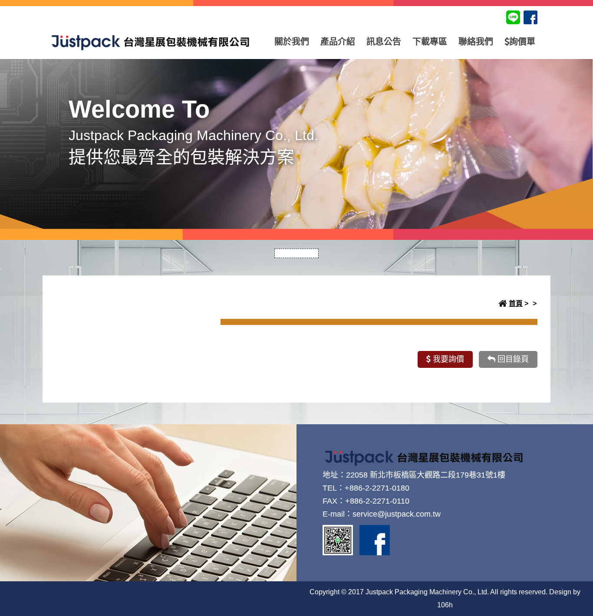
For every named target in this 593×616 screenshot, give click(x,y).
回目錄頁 (512, 359)
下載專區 (429, 41)
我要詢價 (447, 359)
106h (445, 605)
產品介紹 (337, 41)
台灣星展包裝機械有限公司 (150, 41)
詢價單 (522, 41)
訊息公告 (383, 41)
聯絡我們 (475, 41)
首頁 (516, 303)
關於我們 (291, 41)
